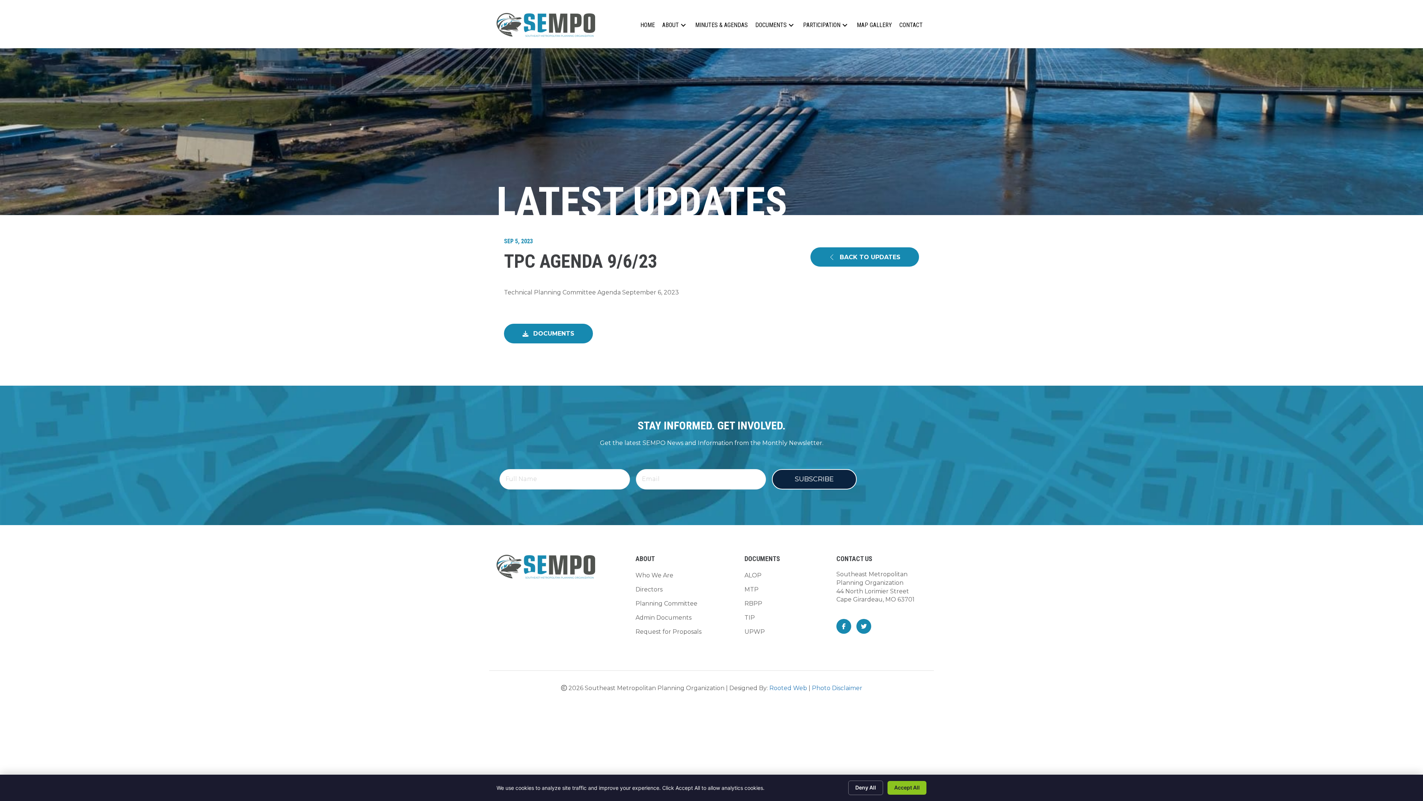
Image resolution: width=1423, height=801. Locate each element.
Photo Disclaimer (837, 688)
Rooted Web (788, 688)
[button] (683, 25)
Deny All (865, 787)
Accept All (907, 787)
